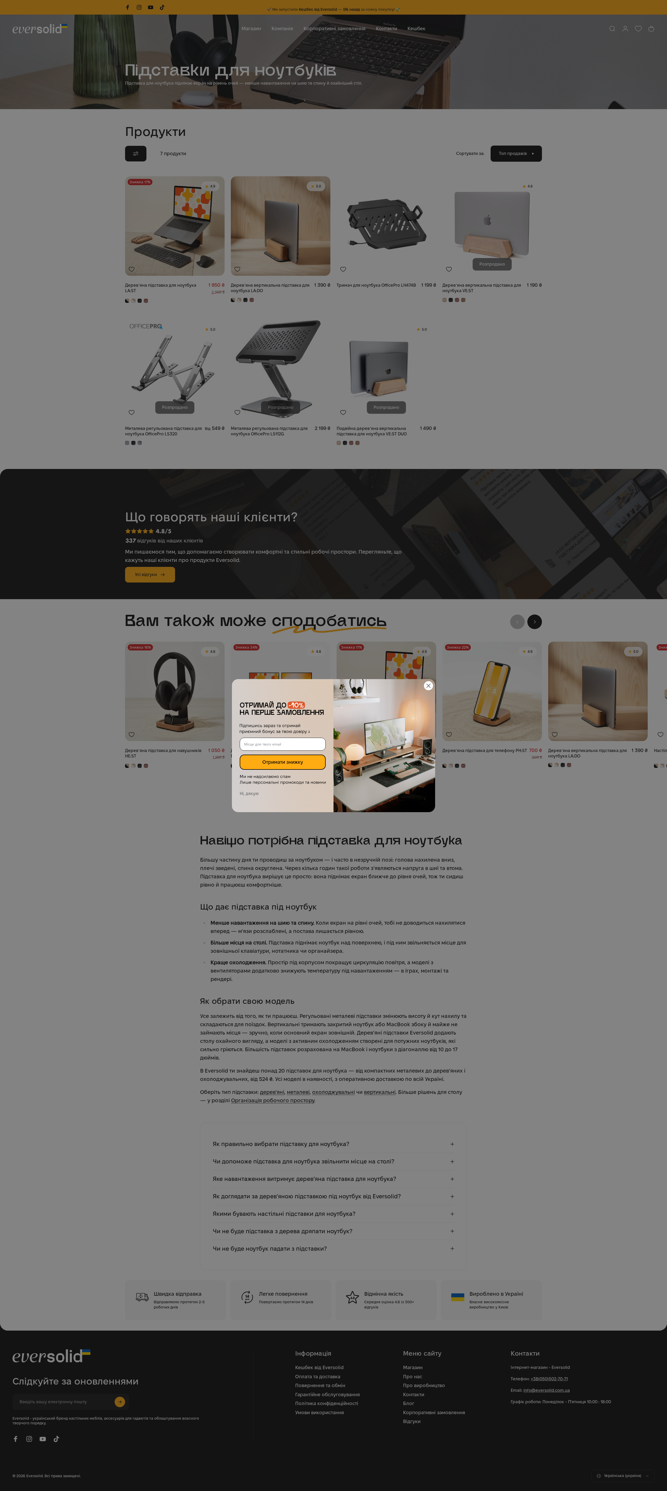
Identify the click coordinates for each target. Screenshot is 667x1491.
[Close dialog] (428, 685)
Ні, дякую (249, 793)
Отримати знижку (282, 762)
